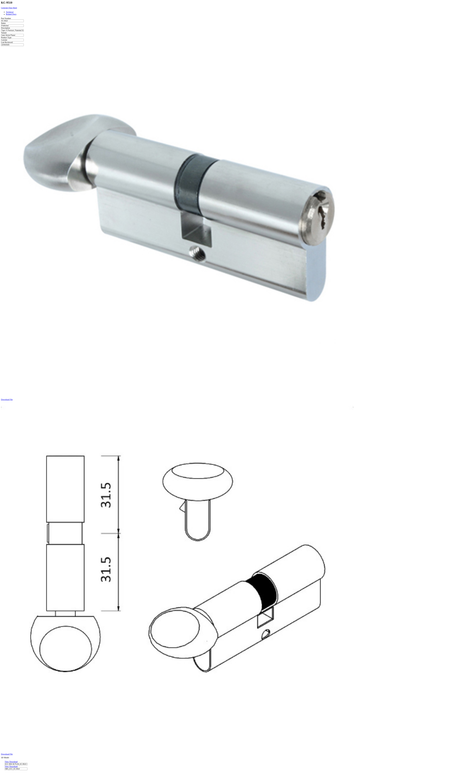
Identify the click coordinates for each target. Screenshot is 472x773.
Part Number (6, 18)
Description (5, 28)
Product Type (6, 37)
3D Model (5, 758)
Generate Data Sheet (9, 8)
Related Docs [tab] (11, 14)
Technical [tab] (9, 12)
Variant (4, 33)
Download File (7, 399)
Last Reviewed (7, 42)
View (7, 762)
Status (3, 23)
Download (13, 762)
